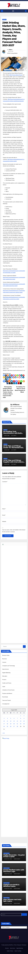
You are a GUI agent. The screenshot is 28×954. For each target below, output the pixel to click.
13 (14, 721)
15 (20, 721)
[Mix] (16, 375)
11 (7, 721)
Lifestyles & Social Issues (8, 690)
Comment (4, 481)
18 (7, 723)
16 (24, 721)
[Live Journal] (4, 379)
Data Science (5, 669)
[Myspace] (6, 377)
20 (14, 723)
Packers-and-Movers (7, 693)
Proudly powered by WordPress (7, 944)
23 (24, 723)
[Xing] (21, 375)
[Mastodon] (14, 375)
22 (20, 723)
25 (7, 726)
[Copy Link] (4, 377)
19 (10, 723)
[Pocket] (20, 377)
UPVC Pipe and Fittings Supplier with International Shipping (13, 462)
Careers (4, 662)
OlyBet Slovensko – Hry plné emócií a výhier (14, 856)
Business (4, 19)
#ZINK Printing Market (12, 53)
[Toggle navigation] (13, 11)
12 (10, 721)
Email (4, 515)
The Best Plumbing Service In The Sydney (17, 413)
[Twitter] (21, 377)
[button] (23, 10)
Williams (10, 49)
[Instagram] (20, 375)
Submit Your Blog (18, 950)
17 (4, 723)
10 (4, 721)
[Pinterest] (12, 375)
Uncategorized (5, 703)
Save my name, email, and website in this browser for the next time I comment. (13, 530)
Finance (4, 679)
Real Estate (5, 696)
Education (4, 676)
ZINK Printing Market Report (15, 75)
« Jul (3, 733)
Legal (3, 686)
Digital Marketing (6, 672)
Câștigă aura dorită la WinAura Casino (11, 885)
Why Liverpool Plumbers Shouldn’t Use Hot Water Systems (16, 408)
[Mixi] (18, 377)
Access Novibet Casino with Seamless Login (13, 870)
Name (4, 508)
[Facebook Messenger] (12, 377)
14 (17, 721)
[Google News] (8, 379)
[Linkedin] (10, 375)
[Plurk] (14, 377)
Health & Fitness (10, 950)
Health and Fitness (6, 683)
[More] (10, 379)
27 (14, 726)
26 (10, 726)
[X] (6, 375)
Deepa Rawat (17, 873)
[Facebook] (4, 375)
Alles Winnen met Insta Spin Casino (12, 900)
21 (17, 723)
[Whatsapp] (18, 375)
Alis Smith (13, 435)
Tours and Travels (6, 700)
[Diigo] (16, 377)
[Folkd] (8, 377)
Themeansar (24, 944)
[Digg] (23, 377)
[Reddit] (8, 375)
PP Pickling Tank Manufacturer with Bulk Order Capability (12, 433)
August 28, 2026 (8, 873)
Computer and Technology (8, 665)
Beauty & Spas (5, 655)
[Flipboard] (23, 375)
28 (17, 726)
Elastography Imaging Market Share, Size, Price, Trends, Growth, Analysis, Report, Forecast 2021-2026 (8, 392)
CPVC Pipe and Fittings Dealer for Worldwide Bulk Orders (13, 447)
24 (4, 726)
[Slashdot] (6, 379)
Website (4, 521)
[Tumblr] (10, 377)
